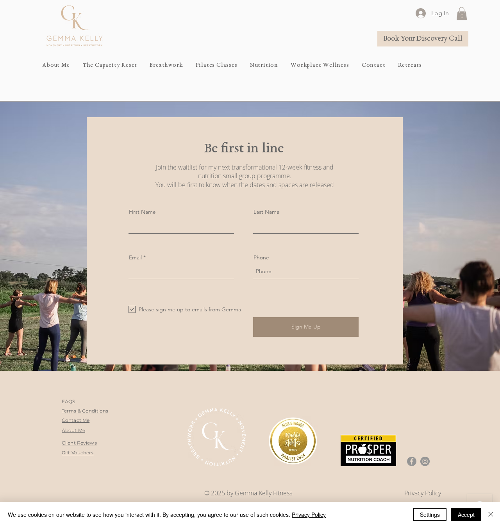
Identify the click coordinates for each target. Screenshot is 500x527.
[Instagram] (425, 461)
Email (135, 257)
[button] (461, 13)
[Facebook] (411, 461)
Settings (430, 514)
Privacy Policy (309, 514)
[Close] (490, 514)
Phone (261, 257)
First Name (142, 211)
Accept (466, 514)
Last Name (267, 211)
